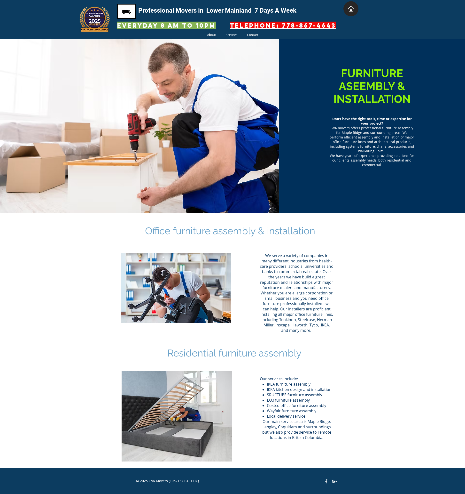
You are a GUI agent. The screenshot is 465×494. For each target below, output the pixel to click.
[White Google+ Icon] (334, 481)
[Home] (350, 8)
